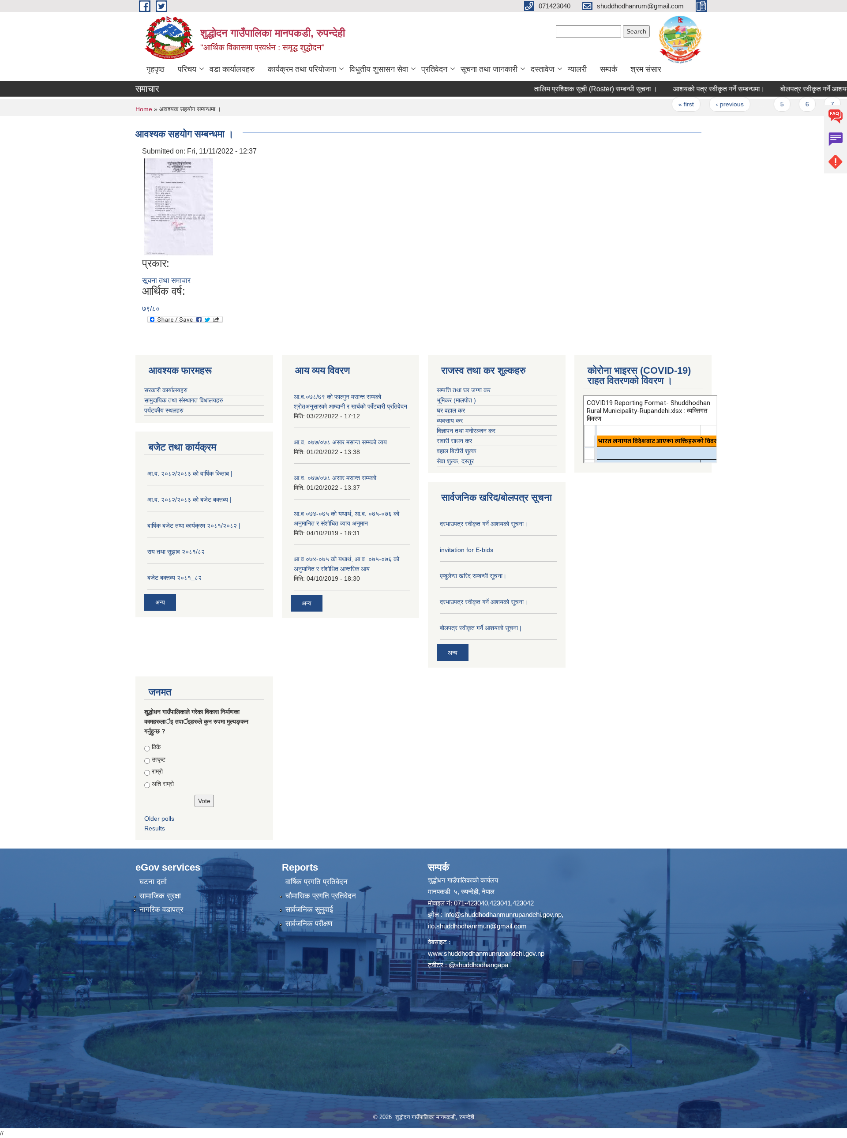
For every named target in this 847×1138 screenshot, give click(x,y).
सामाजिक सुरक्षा (160, 896)
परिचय (187, 69)
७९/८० (151, 308)
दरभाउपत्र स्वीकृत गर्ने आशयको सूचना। (484, 523)
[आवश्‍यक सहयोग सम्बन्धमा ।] (178, 206)
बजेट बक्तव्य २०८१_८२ (174, 577)
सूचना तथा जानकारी (489, 69)
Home (143, 109)
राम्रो (157, 771)
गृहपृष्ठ (155, 69)
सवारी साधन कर (454, 440)
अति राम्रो (163, 783)
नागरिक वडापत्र (161, 909)
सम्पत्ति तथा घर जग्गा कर (464, 390)
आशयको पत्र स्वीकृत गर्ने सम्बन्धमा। (686, 89)
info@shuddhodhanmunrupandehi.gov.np (503, 914)
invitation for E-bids (466, 549)
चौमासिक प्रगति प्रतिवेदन (320, 896)
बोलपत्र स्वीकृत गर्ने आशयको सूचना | (480, 627)
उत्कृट (158, 759)
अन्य (160, 602)
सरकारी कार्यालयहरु (165, 390)
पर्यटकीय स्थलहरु (164, 410)
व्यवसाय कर (450, 420)
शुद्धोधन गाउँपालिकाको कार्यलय (463, 880)
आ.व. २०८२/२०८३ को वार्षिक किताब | (189, 473)
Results (154, 828)
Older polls (159, 818)
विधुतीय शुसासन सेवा (378, 69)
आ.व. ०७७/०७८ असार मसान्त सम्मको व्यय (340, 442)
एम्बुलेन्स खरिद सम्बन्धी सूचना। (473, 575)
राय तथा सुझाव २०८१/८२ (176, 551)
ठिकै (156, 747)
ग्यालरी (577, 69)
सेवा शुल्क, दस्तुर (455, 461)
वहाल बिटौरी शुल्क (456, 450)
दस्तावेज (543, 69)
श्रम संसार (645, 69)
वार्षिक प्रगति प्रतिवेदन (316, 882)
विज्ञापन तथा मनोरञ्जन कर (466, 430)
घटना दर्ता (153, 882)
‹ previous (697, 104)
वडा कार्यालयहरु (232, 69)
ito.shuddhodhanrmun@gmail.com (477, 926)
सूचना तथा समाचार (166, 280)
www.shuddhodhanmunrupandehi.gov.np (486, 953)
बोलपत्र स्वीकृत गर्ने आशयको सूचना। (795, 89)
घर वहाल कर (451, 410)
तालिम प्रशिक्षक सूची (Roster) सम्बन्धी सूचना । (563, 89)
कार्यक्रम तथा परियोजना (302, 69)
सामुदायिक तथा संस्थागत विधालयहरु (183, 400)
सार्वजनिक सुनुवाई (309, 909)
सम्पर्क (608, 69)
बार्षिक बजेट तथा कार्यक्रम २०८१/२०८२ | (193, 525)
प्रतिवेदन (434, 69)
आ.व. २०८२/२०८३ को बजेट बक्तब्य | (189, 499)
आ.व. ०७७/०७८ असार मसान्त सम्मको (335, 477)
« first (653, 104)
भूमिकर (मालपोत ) (456, 400)
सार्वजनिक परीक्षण (308, 924)
